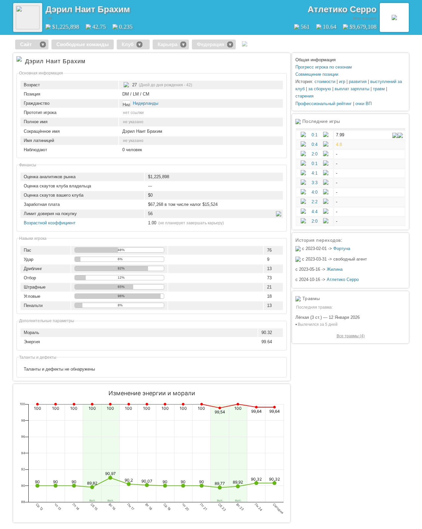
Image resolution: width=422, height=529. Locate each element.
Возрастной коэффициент (49, 222)
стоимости (325, 81)
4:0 (314, 192)
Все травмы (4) (351, 336)
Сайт (28, 44)
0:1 (314, 134)
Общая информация (315, 59)
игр (342, 81)
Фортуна (341, 248)
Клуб (128, 44)
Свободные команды (82, 44)
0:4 (314, 144)
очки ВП (363, 103)
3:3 (314, 182)
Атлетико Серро (342, 9)
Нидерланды (145, 103)
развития (358, 81)
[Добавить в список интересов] (134, 7)
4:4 (314, 211)
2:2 (314, 201)
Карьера (167, 44)
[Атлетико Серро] (394, 17)
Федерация (210, 44)
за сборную (319, 88)
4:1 (314, 173)
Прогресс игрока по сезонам (323, 67)
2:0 (314, 154)
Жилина (335, 269)
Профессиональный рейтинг (323, 103)
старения (304, 96)
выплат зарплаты (352, 88)
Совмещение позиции (316, 74)
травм (379, 88)
